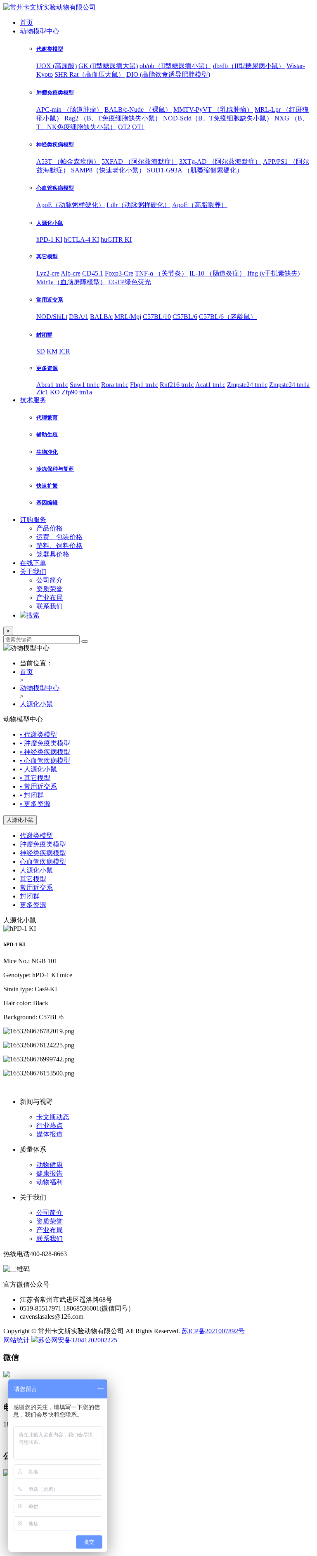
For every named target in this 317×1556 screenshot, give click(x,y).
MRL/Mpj (127, 316)
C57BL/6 (185, 316)
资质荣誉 (49, 588)
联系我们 (49, 606)
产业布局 (49, 597)
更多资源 (33, 904)
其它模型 (33, 878)
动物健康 (49, 1164)
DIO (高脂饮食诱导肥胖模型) (168, 74)
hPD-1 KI (49, 239)
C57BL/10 (157, 316)
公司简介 (49, 580)
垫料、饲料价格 (59, 545)
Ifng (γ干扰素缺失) (273, 273)
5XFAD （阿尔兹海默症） (139, 161)
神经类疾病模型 (43, 852)
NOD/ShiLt (51, 316)
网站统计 (16, 1340)
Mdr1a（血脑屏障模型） (71, 281)
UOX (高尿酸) (56, 65)
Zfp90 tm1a (77, 392)
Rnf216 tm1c (177, 384)
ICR (64, 351)
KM (52, 351)
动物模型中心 (39, 31)
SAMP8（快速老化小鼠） (108, 170)
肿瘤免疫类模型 (43, 844)
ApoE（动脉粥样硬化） (70, 204)
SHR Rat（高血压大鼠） (89, 74)
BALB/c (101, 316)
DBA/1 (78, 316)
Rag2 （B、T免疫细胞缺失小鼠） (112, 118)
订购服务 (33, 519)
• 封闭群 (32, 795)
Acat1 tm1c (210, 384)
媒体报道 (49, 1134)
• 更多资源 (35, 803)
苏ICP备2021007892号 (213, 1330)
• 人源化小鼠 (38, 769)
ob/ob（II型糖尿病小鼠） (175, 65)
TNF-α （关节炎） (161, 273)
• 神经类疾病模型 (45, 751)
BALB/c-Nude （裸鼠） (138, 109)
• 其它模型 (35, 777)
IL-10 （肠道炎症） (217, 273)
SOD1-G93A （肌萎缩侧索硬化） (195, 170)
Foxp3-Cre (119, 273)
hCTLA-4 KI (81, 239)
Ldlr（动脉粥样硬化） (138, 204)
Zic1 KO (48, 392)
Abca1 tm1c (52, 384)
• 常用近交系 (38, 786)
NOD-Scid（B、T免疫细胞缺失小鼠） (218, 118)
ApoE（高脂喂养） (199, 204)
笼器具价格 (52, 554)
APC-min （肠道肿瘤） (69, 109)
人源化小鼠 (36, 703)
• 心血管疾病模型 (45, 760)
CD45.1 (92, 273)
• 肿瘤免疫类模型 (45, 743)
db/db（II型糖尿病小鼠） (249, 65)
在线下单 (33, 562)
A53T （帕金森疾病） (68, 161)
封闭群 (30, 896)
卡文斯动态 (52, 1116)
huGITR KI (116, 239)
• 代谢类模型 (38, 734)
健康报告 (49, 1173)
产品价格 (49, 528)
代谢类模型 (36, 835)
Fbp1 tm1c (144, 384)
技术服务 (33, 399)
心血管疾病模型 (43, 861)
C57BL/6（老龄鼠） (228, 316)
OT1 (138, 126)
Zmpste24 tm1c (247, 384)
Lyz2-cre (47, 273)
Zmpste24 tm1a (289, 384)
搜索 (33, 615)
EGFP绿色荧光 (129, 281)
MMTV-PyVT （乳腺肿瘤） (213, 109)
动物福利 (49, 1182)
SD (40, 351)
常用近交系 (36, 887)
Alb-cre (70, 273)
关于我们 (33, 571)
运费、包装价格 (59, 536)
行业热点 (49, 1125)
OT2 (124, 126)
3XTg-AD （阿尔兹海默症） (220, 161)
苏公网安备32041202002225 (77, 1340)
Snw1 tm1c (84, 384)
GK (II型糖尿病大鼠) (108, 65)
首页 (26, 22)
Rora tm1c (114, 384)
